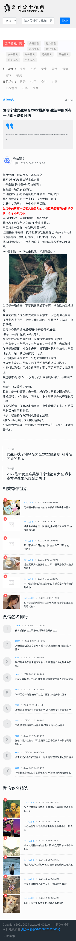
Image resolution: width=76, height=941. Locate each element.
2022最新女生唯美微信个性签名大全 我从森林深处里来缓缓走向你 (39, 476)
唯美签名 (13, 59)
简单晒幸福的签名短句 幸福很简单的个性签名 (47, 507)
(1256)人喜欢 (29, 898)
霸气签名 (34, 48)
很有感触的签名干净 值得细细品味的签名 (36, 630)
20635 (17, 626)
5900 (17, 674)
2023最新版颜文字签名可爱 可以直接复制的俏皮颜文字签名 (43, 647)
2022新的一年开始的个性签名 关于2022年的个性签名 (47, 547)
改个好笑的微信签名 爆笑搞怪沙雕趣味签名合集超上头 (48, 809)
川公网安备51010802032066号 (40, 929)
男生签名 (30, 54)
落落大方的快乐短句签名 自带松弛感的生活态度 (48, 864)
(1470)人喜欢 (29, 598)
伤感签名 (34, 43)
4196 (17, 736)
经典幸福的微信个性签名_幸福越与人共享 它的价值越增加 (48, 528)
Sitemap (9, 935)
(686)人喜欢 (28, 579)
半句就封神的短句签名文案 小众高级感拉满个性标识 (48, 847)
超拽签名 (47, 54)
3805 (17, 753)
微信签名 (51, 43)
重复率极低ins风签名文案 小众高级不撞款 (45, 883)
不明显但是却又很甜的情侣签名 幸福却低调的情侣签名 (43, 772)
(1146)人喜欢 (29, 860)
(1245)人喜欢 (29, 841)
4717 (17, 720)
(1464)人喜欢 (29, 879)
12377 (17, 641)
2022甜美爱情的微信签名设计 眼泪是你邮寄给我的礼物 (48, 585)
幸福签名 (64, 54)
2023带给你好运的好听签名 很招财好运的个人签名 (41, 694)
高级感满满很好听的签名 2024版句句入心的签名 (39, 725)
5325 (17, 705)
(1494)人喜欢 (29, 803)
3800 (17, 768)
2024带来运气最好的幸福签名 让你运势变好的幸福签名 (43, 710)
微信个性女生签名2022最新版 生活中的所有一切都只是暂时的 (43, 742)
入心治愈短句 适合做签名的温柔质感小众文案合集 (48, 828)
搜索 (65, 20)
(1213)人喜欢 (29, 822)
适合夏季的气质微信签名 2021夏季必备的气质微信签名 (48, 566)
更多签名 (30, 59)
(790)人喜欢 (28, 541)
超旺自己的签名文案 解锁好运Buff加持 (43, 903)
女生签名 (13, 54)
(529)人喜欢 (28, 560)
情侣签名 (51, 48)
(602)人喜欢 (28, 522)
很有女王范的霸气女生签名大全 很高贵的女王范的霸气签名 (48, 604)
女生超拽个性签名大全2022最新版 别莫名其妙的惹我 (39, 456)
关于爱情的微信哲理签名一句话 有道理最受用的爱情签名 (44, 757)
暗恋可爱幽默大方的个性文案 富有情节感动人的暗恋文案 (44, 679)
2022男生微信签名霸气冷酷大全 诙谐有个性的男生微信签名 (43, 664)
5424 (17, 690)
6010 (17, 658)
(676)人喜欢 (28, 503)
